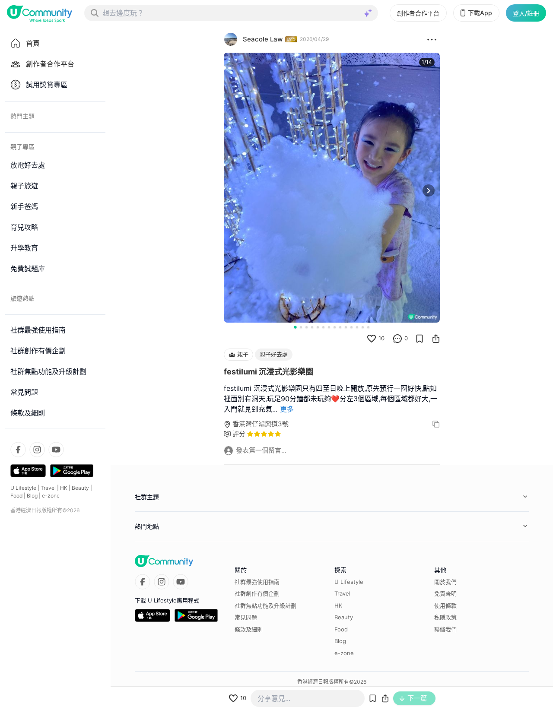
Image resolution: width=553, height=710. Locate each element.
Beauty (80, 488)
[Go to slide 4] (312, 327)
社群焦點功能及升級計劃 (265, 605)
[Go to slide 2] (301, 327)
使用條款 (445, 605)
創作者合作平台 (418, 13)
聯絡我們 (445, 629)
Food (16, 495)
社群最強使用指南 (257, 581)
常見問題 (246, 617)
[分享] (436, 338)
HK (63, 488)
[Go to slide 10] (346, 327)
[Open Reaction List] (431, 39)
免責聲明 (445, 593)
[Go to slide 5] (318, 327)
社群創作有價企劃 (257, 593)
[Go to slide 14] (368, 327)
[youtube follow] (56, 449)
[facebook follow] (18, 449)
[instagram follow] (37, 449)
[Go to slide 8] (335, 327)
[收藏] (419, 338)
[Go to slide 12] (357, 327)
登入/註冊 (526, 13)
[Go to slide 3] (306, 327)
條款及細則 (249, 629)
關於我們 (445, 581)
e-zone (51, 495)
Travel (48, 488)
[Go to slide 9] (340, 327)
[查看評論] (397, 338)
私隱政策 (445, 617)
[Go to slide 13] (363, 327)
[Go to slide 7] (329, 327)
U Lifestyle (23, 488)
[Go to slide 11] (351, 327)
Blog (32, 495)
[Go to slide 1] (295, 327)
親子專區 (22, 146)
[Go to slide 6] (323, 327)
